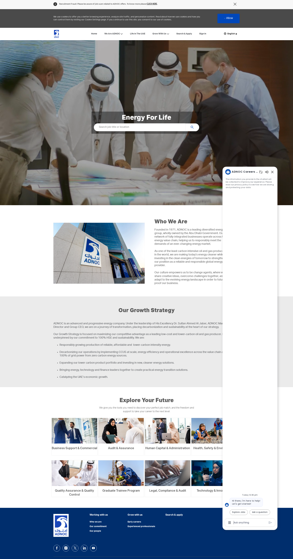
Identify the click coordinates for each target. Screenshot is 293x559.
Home (94, 34)
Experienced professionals (141, 527)
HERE (154, 4)
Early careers (134, 522)
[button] (230, 34)
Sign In (202, 34)
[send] (270, 522)
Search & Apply (184, 34)
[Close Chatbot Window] (272, 172)
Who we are (95, 522)
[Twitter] (75, 548)
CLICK (149, 4)
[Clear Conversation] (261, 172)
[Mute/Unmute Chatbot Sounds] (266, 172)
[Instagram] (66, 548)
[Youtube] (93, 548)
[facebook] (56, 548)
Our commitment (98, 527)
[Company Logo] (56, 33)
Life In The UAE (137, 34)
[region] (249, 347)
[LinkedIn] (84, 548)
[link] (74, 434)
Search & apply (174, 515)
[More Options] (230, 522)
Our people (95, 531)
